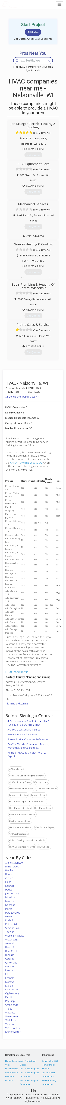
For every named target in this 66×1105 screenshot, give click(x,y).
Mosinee (10, 901)
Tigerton (9, 931)
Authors (45, 1069)
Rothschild (11, 924)
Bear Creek (11, 951)
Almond (9, 943)
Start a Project (11, 1073)
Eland (8, 882)
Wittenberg (11, 939)
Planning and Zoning (17, 703)
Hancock (10, 970)
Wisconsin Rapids (14, 935)
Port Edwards (12, 912)
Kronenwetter (12, 1031)
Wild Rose (10, 1020)
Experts (23, 1065)
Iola (7, 974)
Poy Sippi (10, 1001)
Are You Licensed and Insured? (25, 729)
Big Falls (9, 955)
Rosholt (9, 920)
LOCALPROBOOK (22, 4)
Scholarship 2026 (50, 1061)
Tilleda (8, 1008)
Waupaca (10, 1012)
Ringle (8, 916)
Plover (8, 908)
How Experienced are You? (22, 734)
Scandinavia (11, 1004)
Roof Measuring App (29, 1069)
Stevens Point (12, 928)
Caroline (9, 958)
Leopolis (9, 978)
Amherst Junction (14, 862)
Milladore (10, 897)
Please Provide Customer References (28, 739)
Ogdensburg (12, 993)
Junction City (12, 893)
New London (12, 989)
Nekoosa (10, 905)
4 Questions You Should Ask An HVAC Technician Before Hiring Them (28, 722)
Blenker (9, 870)
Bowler (9, 874)
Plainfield (10, 997)
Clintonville (11, 962)
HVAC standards (16, 672)
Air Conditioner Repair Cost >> (22, 396)
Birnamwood (12, 866)
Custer (9, 878)
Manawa (9, 981)
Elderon (9, 885)
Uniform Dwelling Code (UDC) (26, 462)
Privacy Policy (48, 1065)
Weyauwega (11, 1016)
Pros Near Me (11, 1069)
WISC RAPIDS (12, 1028)
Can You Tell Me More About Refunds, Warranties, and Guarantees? (28, 746)
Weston (9, 1024)
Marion (9, 985)
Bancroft (10, 947)
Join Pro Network (28, 1061)
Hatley (8, 889)
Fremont (10, 966)
